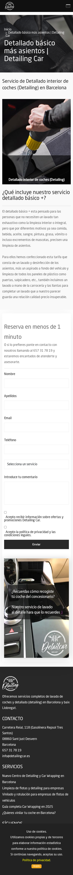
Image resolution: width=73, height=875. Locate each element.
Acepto (36, 866)
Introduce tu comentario (20, 477)
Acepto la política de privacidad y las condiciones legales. (30, 534)
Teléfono (10, 440)
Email (8, 418)
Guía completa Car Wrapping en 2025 (27, 807)
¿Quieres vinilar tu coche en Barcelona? (29, 813)
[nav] (68, 6)
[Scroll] (68, 868)
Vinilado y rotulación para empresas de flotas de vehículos (35, 797)
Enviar (36, 544)
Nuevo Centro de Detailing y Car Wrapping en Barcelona (33, 779)
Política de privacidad (36, 860)
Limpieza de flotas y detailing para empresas (33, 788)
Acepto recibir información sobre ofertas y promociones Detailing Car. (33, 519)
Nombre (9, 374)
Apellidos (10, 396)
